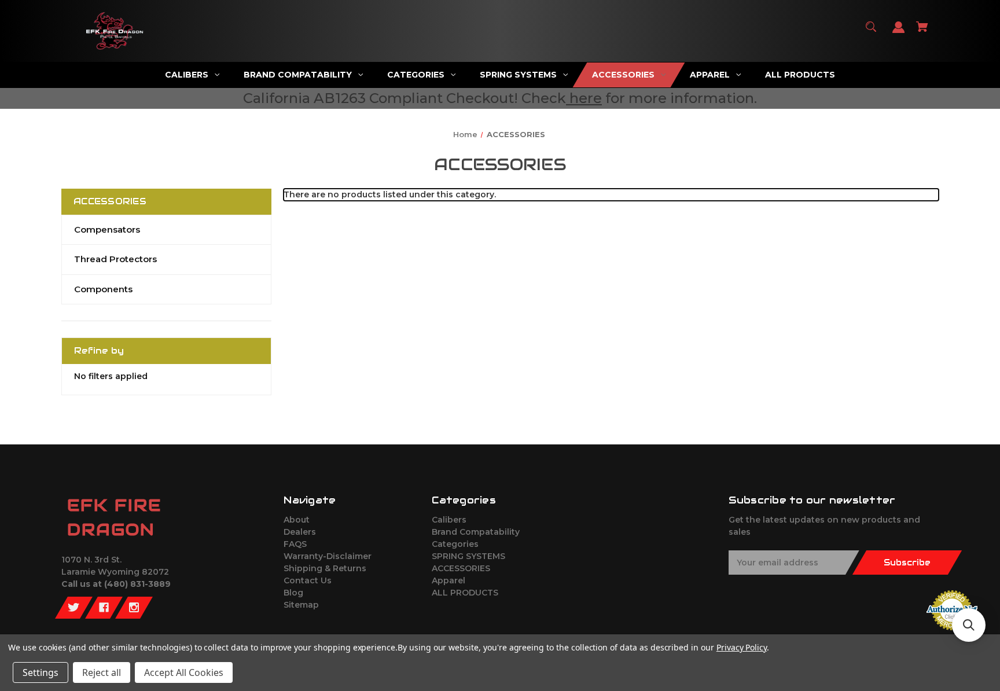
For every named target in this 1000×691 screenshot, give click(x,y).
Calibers (449, 519)
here (585, 98)
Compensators (107, 229)
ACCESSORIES (461, 568)
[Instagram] (134, 608)
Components (103, 289)
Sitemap (301, 605)
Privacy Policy (741, 647)
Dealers (300, 532)
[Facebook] (104, 608)
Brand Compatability (476, 532)
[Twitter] (74, 608)
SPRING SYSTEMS (468, 556)
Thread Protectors (115, 258)
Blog (293, 592)
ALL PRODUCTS (465, 592)
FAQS (295, 544)
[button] (969, 625)
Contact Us (308, 580)
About (297, 519)
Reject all (101, 672)
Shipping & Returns (325, 568)
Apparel (448, 580)
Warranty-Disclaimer (328, 556)
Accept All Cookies (183, 672)
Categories (455, 544)
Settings (40, 672)
